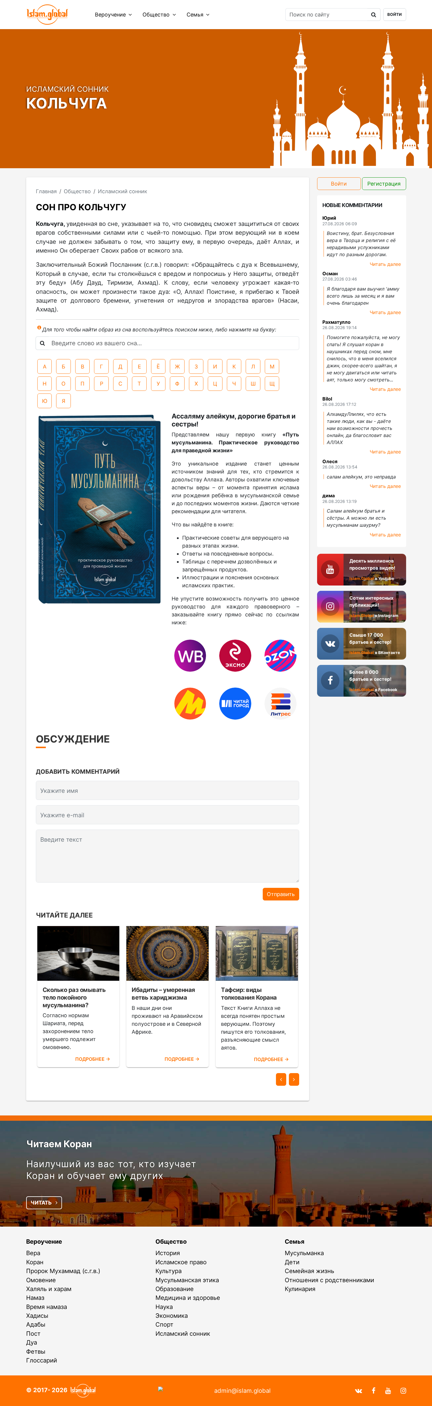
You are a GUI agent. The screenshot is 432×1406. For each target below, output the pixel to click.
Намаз (35, 1297)
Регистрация (384, 184)
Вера (33, 1253)
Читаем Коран (59, 1144)
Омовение (41, 1280)
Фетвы (35, 1351)
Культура (168, 1271)
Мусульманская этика (187, 1280)
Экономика (171, 1315)
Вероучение (111, 14)
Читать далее (385, 264)
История (167, 1253)
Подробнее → (92, 1059)
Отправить (281, 894)
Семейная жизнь (309, 1271)
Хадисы (37, 1315)
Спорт (164, 1324)
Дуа (31, 1342)
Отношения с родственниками (329, 1280)
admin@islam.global (242, 1390)
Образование (174, 1288)
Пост (33, 1333)
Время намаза (46, 1306)
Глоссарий (41, 1360)
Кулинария (300, 1288)
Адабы (35, 1324)
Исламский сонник (182, 1333)
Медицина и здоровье (187, 1297)
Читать (42, 1203)
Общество (157, 14)
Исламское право (181, 1262)
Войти (394, 14)
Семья (196, 14)
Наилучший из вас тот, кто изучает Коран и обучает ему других (111, 1169)
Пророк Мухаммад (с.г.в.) (63, 1271)
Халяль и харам (48, 1288)
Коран (34, 1262)
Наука (164, 1306)
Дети (292, 1262)
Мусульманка (304, 1253)
